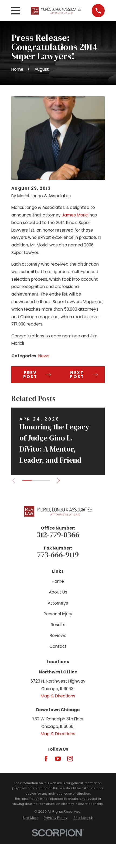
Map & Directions (58, 696)
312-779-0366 (58, 535)
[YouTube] (58, 759)
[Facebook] (46, 759)
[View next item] (58, 480)
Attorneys (58, 603)
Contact (58, 646)
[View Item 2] (36, 480)
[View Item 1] (27, 480)
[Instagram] (70, 759)
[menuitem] (30, 818)
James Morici (75, 215)
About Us (58, 592)
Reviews (58, 635)
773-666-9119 (58, 555)
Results (58, 625)
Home (58, 581)
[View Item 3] (45, 480)
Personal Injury (58, 614)
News (43, 356)
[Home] (56, 11)
